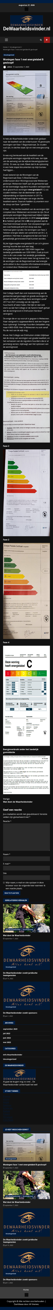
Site (5, 873)
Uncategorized (9, 55)
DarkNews (19, 1304)
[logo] (19, 1074)
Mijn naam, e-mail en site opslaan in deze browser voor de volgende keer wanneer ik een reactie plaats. (25, 885)
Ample (6, 1102)
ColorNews (8, 1120)
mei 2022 (7, 1042)
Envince (6, 1096)
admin (9, 67)
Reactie (7, 821)
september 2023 (10, 1029)
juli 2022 (6, 1033)
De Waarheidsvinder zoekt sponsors (26, 996)
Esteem (6, 1114)
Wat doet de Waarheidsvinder (18, 800)
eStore (6, 1099)
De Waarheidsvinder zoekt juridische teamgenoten (26, 956)
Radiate (6, 1111)
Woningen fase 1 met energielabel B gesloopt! (26, 1147)
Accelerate (8, 1108)
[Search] (41, 39)
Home (26, 1289)
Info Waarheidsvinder (13, 929)
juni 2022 (7, 1038)
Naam (6, 854)
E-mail (6, 863)
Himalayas (8, 1117)
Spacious (7, 1105)
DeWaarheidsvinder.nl (26, 29)
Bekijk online (47, 40)
